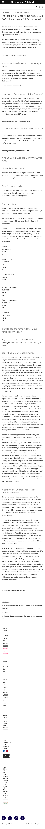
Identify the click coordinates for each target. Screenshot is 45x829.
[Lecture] (5, 756)
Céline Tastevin (23, 13)
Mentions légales (34, 824)
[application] (6, 756)
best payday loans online (14, 591)
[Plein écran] (10, 756)
